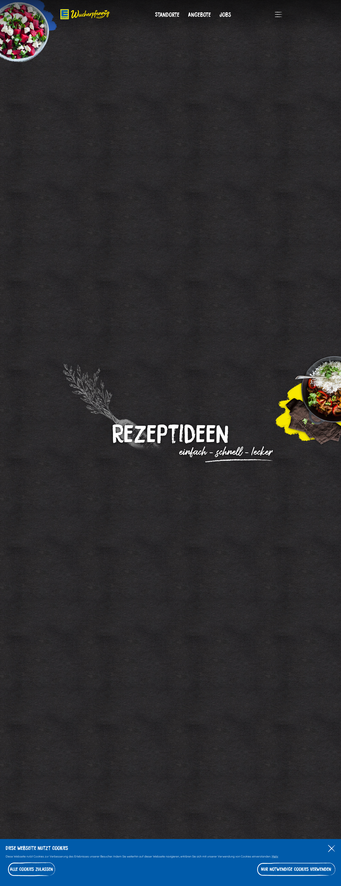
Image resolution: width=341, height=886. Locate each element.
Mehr (275, 856)
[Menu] (278, 14)
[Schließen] (331, 849)
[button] (167, 14)
